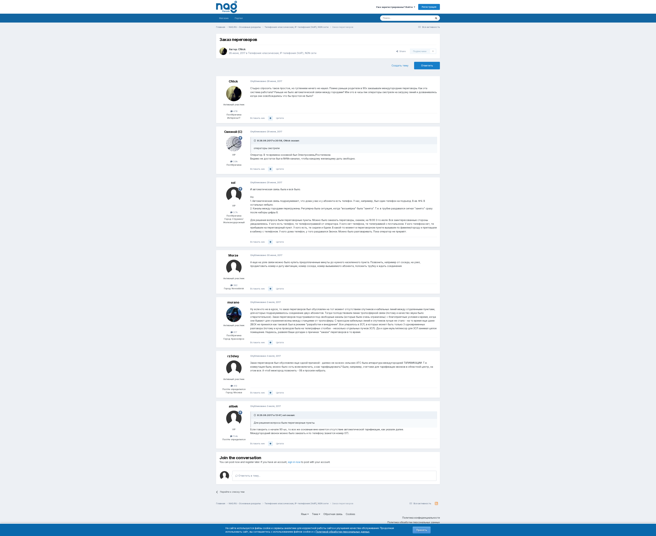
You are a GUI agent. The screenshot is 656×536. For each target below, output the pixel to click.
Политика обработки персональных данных (413, 522)
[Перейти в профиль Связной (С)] (234, 143)
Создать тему (400, 65)
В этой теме (422, 18)
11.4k (235, 436)
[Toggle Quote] (255, 140)
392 (235, 285)
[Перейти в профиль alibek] (234, 418)
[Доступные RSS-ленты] (436, 503)
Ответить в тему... (249, 475)
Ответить (427, 65)
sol (233, 182)
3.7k (235, 212)
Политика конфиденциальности (421, 517)
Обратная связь (333, 514)
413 (235, 385)
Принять (421, 529)
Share (402, 51)
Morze (233, 255)
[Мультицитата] (270, 118)
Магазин (224, 18)
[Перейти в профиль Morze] (234, 267)
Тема (315, 514)
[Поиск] (436, 18)
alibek (233, 406)
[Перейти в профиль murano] (234, 314)
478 (235, 111)
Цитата (280, 118)
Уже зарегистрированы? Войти (395, 7)
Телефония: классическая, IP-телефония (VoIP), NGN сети (282, 53)
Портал (239, 18)
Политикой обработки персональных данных (343, 531)
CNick (241, 49)
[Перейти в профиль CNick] (223, 51)
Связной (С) (233, 132)
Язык (304, 514)
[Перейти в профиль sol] (234, 194)
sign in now (294, 462)
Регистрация (429, 6)
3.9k (235, 161)
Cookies (350, 514)
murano (233, 302)
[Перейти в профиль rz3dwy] (234, 368)
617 (235, 332)
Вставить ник (257, 118)
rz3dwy (233, 356)
